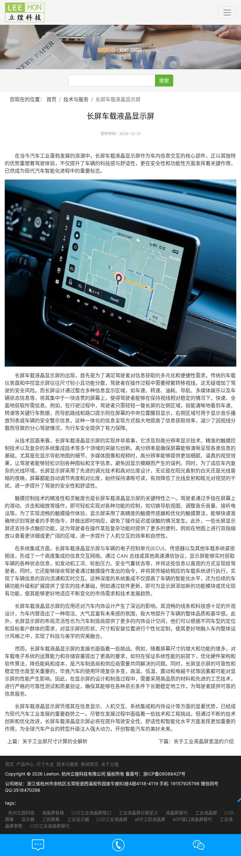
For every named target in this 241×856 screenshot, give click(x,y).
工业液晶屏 (205, 812)
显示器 (27, 819)
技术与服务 (75, 99)
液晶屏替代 (176, 812)
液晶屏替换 (52, 812)
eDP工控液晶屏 (149, 819)
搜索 (164, 80)
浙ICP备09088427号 (164, 773)
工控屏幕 (50, 819)
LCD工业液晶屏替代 (49, 825)
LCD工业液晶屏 (111, 819)
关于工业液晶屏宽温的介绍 (204, 741)
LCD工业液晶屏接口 (90, 812)
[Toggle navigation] (227, 12)
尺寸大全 (45, 764)
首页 (51, 99)
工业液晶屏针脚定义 (137, 812)
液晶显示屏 (127, 156)
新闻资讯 (90, 764)
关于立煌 (110, 764)
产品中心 (25, 764)
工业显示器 (77, 819)
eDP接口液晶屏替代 (192, 819)
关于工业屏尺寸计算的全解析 (55, 741)
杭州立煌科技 (21, 812)
